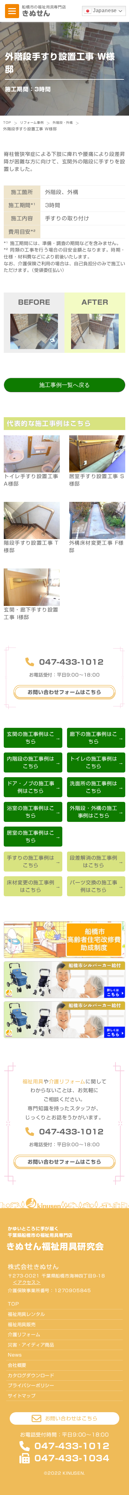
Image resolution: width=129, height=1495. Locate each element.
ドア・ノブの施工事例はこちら (30, 787)
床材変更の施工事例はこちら (30, 886)
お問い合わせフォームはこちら (64, 692)
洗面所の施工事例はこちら (93, 787)
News (15, 1354)
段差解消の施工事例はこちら (93, 861)
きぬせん (36, 13)
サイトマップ (22, 1395)
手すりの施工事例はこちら (30, 861)
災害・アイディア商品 (31, 1344)
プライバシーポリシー (31, 1385)
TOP (7, 122)
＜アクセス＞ (27, 1282)
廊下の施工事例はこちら (93, 738)
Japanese (104, 10)
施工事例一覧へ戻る (64, 385)
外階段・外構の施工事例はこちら (93, 812)
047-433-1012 (71, 662)
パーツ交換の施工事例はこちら (93, 886)
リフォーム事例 (32, 122)
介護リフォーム (24, 1334)
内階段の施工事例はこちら (30, 762)
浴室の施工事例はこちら (30, 812)
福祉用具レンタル (26, 1314)
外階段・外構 (63, 122)
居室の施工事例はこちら (30, 836)
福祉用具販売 (22, 1324)
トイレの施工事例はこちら (93, 762)
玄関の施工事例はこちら (30, 738)
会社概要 (17, 1365)
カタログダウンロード (31, 1375)
